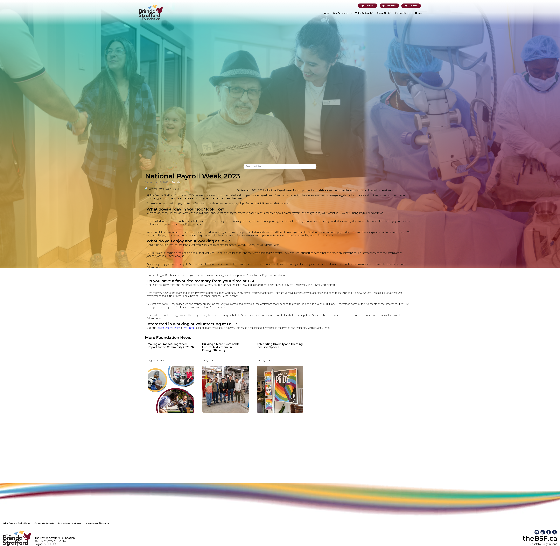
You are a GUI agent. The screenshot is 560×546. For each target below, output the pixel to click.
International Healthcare (69, 523)
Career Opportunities (168, 327)
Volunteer (189, 327)
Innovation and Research (97, 523)
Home (326, 13)
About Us (384, 13)
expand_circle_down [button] (350, 13)
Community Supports (44, 523)
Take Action (364, 13)
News (418, 13)
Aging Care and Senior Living (16, 523)
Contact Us (403, 13)
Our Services (342, 13)
